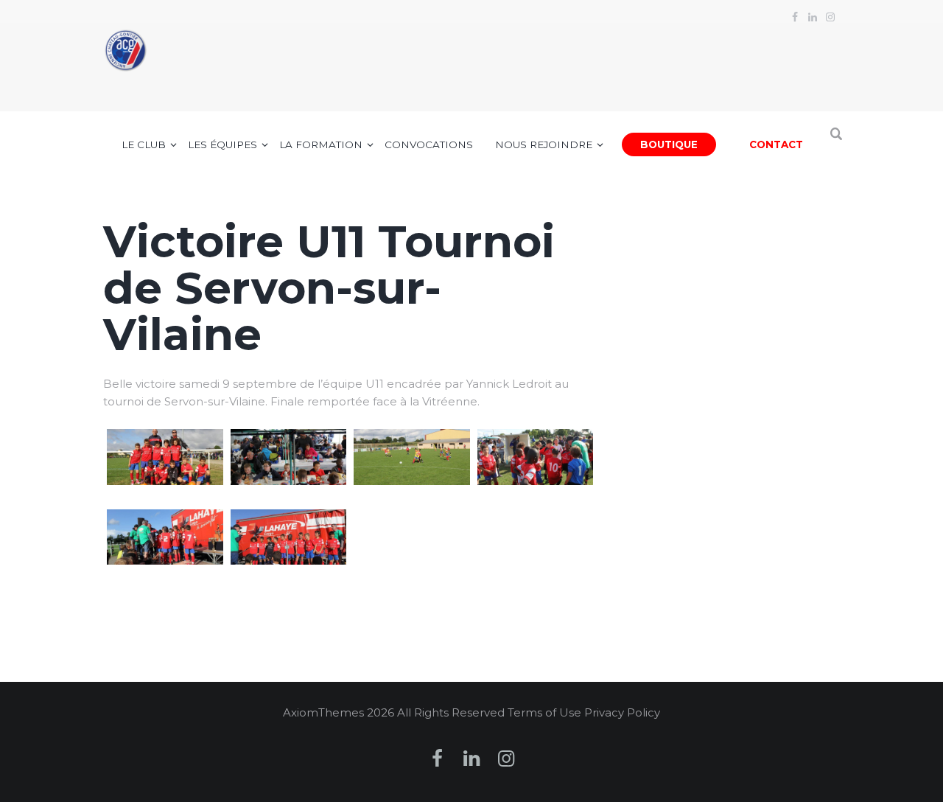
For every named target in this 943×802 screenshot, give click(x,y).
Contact (776, 144)
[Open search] (837, 141)
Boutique (669, 144)
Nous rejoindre (543, 144)
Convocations (429, 144)
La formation (320, 144)
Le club (144, 144)
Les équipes (222, 144)
